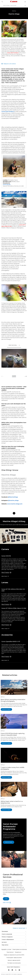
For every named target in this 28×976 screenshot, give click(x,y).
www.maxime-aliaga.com (14, 504)
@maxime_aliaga (13, 500)
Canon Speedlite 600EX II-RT (10, 641)
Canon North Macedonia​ (13, 967)
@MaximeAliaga (13, 497)
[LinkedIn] (12, 970)
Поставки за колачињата (14, 963)
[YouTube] (19, 970)
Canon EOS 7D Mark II (13, 52)
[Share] (14, 513)
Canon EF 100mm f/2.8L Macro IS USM (13, 608)
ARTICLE (3, 696)
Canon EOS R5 (6, 184)
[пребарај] (2, 2)
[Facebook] (8, 970)
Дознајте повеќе (6, 709)
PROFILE (14, 11)
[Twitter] (15, 970)
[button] (26, 376)
